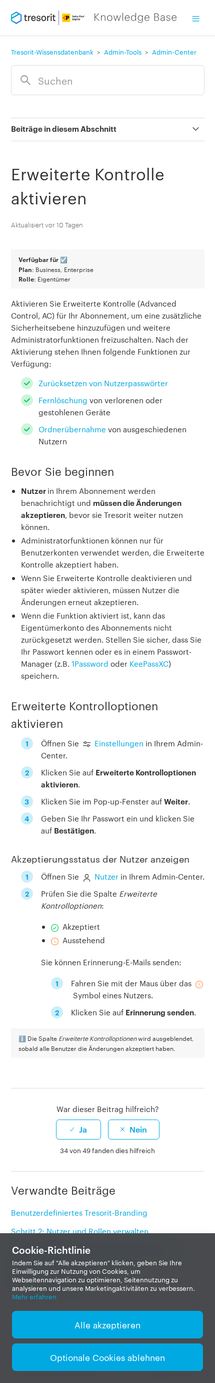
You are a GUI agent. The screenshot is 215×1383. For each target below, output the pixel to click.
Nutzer (106, 876)
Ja (83, 1129)
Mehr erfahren (34, 1296)
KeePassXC (149, 663)
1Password (90, 663)
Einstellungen (119, 743)
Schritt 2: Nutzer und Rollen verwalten (79, 1231)
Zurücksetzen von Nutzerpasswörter (103, 383)
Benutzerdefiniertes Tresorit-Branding (79, 1212)
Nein (138, 1129)
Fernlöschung (63, 400)
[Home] (94, 18)
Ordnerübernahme (72, 429)
